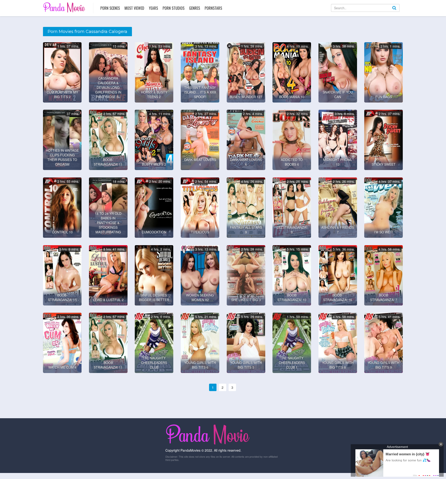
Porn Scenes (110, 8)
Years (153, 8)
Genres (194, 8)
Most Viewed (134, 8)
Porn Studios (173, 8)
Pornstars (213, 8)
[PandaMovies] (64, 7)
